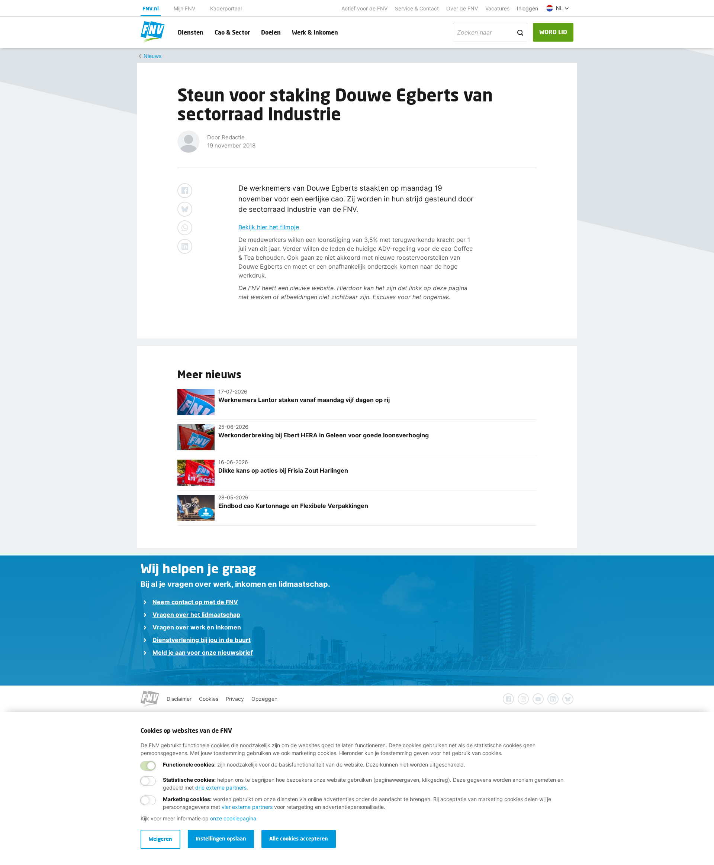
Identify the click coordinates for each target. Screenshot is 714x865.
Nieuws (152, 56)
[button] (557, 8)
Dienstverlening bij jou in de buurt (201, 640)
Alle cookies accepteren (298, 838)
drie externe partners (221, 787)
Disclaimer (179, 699)
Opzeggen (264, 699)
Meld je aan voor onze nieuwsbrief (202, 652)
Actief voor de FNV (364, 8)
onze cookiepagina (233, 818)
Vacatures (497, 8)
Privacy (235, 699)
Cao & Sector (232, 32)
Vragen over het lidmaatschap (196, 614)
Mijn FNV (184, 8)
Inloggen (527, 8)
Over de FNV (462, 8)
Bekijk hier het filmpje (268, 227)
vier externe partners (247, 807)
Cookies (208, 699)
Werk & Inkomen (315, 32)
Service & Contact (417, 8)
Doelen (271, 32)
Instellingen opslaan (221, 838)
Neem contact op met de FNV (195, 602)
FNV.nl (150, 8)
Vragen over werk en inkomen (196, 627)
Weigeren (160, 839)
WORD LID (553, 31)
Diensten (190, 32)
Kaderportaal (226, 8)
